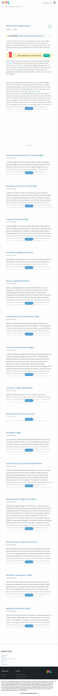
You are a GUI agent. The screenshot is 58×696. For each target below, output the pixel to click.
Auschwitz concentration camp (8, 658)
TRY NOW (46, 55)
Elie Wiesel (9, 63)
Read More (29, 172)
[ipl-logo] (7, 3)
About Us (3, 674)
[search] (50, 2)
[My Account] (55, 2)
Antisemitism (4, 664)
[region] (29, 687)
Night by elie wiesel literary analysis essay (31, 36)
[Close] (55, 681)
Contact (3, 676)
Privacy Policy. (23, 690)
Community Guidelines (22, 676)
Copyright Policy (20, 674)
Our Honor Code (20, 678)
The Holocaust (4, 655)
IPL (2, 6)
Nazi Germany (4, 660)
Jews (42, 84)
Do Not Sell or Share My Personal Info (28, 693)
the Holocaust (18, 65)
